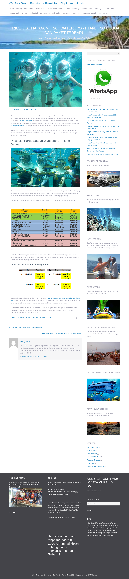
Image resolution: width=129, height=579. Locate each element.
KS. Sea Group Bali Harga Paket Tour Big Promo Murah (46, 3)
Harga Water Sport (55, 9)
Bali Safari (34, 13)
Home (12, 9)
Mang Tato (17, 110)
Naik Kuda (56, 13)
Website (23, 356)
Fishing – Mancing (72, 9)
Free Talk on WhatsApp (94, 64)
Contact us (103, 13)
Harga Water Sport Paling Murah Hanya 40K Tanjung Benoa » (61, 333)
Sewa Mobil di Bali (93, 457)
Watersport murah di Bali (19, 125)
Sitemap (89, 510)
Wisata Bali (76, 13)
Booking (19, 9)
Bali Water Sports (29, 110)
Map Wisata (65, 13)
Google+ (44, 356)
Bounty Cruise (15, 13)
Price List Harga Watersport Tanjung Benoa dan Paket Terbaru (32, 317)
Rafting (85, 9)
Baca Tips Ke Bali (89, 13)
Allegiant (78, 575)
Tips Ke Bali (91, 463)
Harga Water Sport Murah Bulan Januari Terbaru (103, 154)
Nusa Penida (111, 9)
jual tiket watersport (25, 121)
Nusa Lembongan (96, 9)
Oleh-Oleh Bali (92, 454)
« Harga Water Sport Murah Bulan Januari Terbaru (25, 327)
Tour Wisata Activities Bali (95, 466)
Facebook (30, 356)
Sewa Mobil (28, 9)
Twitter (37, 356)
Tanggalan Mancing (93, 460)
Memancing (91, 450)
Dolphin (25, 13)
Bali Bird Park (45, 13)
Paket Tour (40, 9)
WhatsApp (73, 492)
